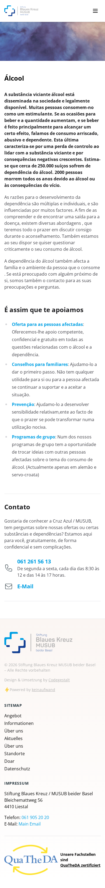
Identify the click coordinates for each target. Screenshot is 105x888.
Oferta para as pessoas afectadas (47, 324)
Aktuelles (13, 738)
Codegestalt (59, 679)
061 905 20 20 (35, 817)
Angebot (13, 716)
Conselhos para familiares (40, 364)
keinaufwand (43, 689)
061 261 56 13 (34, 561)
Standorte (14, 754)
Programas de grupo (33, 437)
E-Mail (25, 586)
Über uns (13, 731)
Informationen (19, 723)
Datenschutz (17, 769)
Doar (9, 761)
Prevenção (23, 404)
